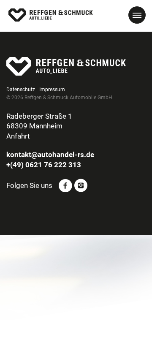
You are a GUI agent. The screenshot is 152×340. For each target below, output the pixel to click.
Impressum (52, 89)
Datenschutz (20, 89)
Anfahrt (18, 136)
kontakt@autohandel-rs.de (50, 154)
